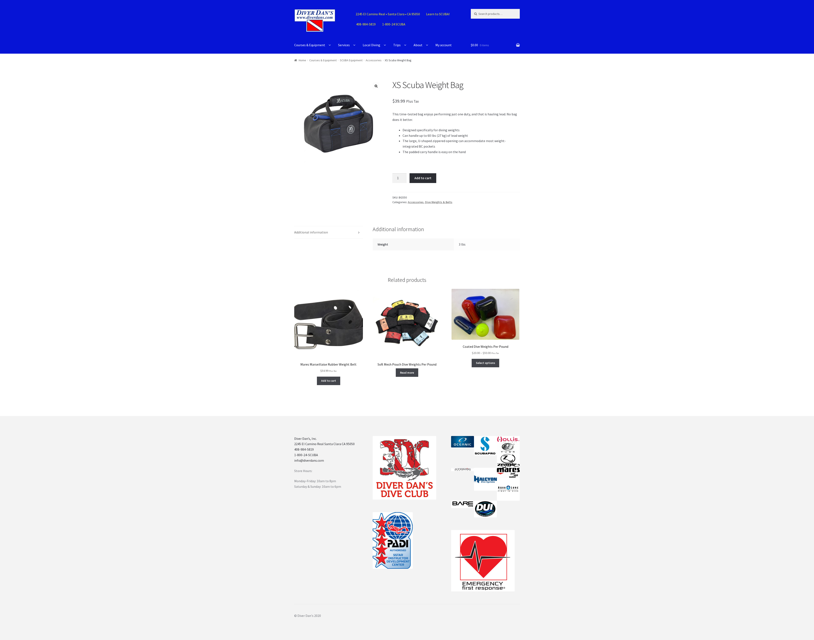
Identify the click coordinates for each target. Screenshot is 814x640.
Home (302, 60)
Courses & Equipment (309, 45)
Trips (397, 45)
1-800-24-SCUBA (306, 455)
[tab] (328, 232)
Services (344, 45)
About (418, 45)
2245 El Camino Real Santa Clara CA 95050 (324, 444)
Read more (407, 372)
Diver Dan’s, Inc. (305, 438)
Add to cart (422, 178)
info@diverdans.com (309, 460)
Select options (485, 363)
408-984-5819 (304, 449)
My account (443, 45)
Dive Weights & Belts (438, 202)
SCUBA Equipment (351, 60)
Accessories (374, 60)
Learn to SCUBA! (438, 14)
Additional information (311, 232)
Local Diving (371, 45)
